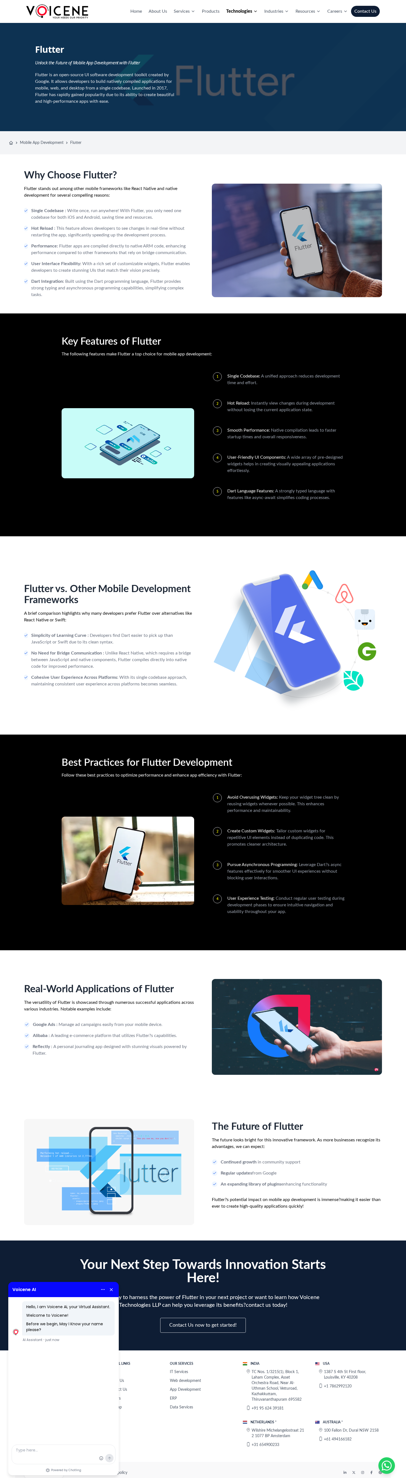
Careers (334, 11)
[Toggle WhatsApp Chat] (386, 1465)
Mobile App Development (42, 143)
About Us (158, 11)
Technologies (239, 11)
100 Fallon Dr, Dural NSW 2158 (351, 1430)
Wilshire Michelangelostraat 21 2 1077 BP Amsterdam (278, 1433)
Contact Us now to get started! (203, 1325)
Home (136, 11)
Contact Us (365, 11)
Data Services (181, 1407)
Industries (273, 11)
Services (182, 11)
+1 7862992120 (338, 1386)
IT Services (179, 1372)
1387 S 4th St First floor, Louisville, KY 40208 (345, 1374)
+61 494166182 (338, 1439)
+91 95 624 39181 (268, 1408)
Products (211, 11)
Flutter (75, 143)
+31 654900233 (265, 1445)
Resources (305, 11)
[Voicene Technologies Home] (57, 11)
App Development (185, 1390)
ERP (173, 1398)
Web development (185, 1381)
